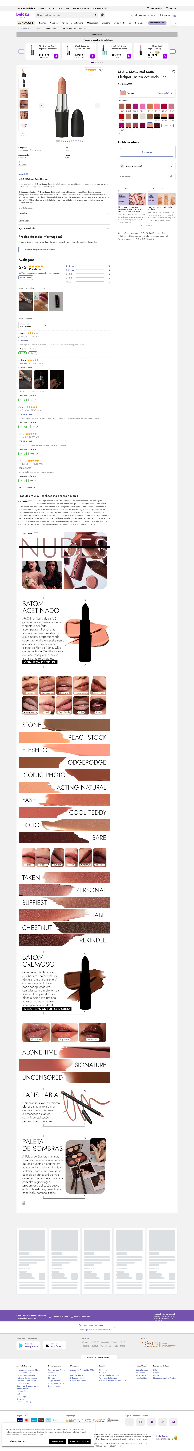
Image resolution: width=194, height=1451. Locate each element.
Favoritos (172, 8)
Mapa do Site (21, 1391)
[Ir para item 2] (95, 62)
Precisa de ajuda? (100, 8)
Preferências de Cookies (26, 1380)
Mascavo (102, 1372)
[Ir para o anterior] (172, 23)
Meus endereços (142, 1372)
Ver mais (167, 125)
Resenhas (156, 1372)
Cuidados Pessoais (122, 22)
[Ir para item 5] (102, 62)
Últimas (156, 1370)
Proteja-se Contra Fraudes (26, 1378)
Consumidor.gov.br (24, 1383)
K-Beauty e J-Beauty (77, 1378)
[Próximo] (173, 51)
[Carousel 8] (74, 141)
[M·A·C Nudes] (64, 561)
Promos (42, 22)
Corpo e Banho (54, 1380)
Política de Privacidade (25, 1375)
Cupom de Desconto (78, 1380)
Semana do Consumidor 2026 (82, 1370)
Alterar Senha (141, 1375)
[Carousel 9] (76, 141)
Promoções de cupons (25, 1401)
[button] (56, 56)
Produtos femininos (60, 1316)
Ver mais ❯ (150, 239)
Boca (32, 150)
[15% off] (150, 107)
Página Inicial (22, 28)
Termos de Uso (22, 1388)
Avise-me (146, 152)
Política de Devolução (25, 1372)
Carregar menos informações (97, 1357)
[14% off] (164, 116)
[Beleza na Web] (22, 15)
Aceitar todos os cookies (79, 1441)
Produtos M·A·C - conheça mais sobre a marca (48, 496)
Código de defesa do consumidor (29, 1386)
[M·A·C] (125, 84)
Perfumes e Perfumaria (72, 22)
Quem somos (21, 1399)
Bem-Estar (139, 22)
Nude (67, 150)
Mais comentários (26, 487)
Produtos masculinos (82, 1316)
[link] (42, 51)
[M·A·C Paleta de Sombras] (64, 1170)
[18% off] (121, 107)
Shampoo (103, 1370)
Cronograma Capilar (56, 1383)
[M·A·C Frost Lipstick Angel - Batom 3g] (141, 51)
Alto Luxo (73, 1372)
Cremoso (22, 157)
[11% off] (171, 107)
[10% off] (121, 116)
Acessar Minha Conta (164, 15)
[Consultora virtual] (102, 15)
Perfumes (51, 1372)
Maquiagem (92, 22)
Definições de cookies (17, 1441)
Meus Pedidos (156, 8)
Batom (38, 150)
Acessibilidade (27, 8)
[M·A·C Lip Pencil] (64, 1107)
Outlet (18, 1394)
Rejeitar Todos (57, 1441)
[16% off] (136, 107)
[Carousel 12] (82, 141)
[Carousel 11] (80, 141)
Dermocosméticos (55, 1386)
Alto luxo (156, 1375)
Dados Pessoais (142, 1370)
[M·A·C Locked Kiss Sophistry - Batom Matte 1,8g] (32, 51)
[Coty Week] (26, 22)
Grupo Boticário (45, 8)
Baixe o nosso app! (81, 8)
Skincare (106, 22)
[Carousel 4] (148, 225)
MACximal (41, 28)
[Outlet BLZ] (157, 22)
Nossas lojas (21, 1396)
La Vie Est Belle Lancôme (109, 1375)
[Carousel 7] (71, 141)
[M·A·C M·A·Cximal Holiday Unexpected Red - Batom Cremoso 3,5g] (104, 51)
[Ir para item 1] (92, 62)
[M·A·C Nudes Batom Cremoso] (64, 983)
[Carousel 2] (143, 225)
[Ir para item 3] (98, 62)
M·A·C (32, 28)
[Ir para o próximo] (175, 23)
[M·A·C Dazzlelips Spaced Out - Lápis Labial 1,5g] (68, 51)
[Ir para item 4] (100, 62)
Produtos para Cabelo (56, 1370)
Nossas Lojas (63, 8)
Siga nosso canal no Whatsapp (165, 1378)
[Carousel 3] (145, 225)
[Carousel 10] (78, 141)
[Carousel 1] (141, 225)
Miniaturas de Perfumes (108, 1378)
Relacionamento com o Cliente (28, 1370)
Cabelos (54, 22)
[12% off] (164, 107)
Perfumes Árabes (77, 1375)
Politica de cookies (35, 1434)
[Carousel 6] (152, 225)
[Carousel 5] (150, 225)
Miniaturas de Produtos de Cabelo (112, 1380)
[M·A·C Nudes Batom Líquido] (64, 858)
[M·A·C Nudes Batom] (64, 632)
